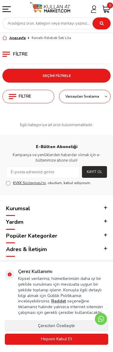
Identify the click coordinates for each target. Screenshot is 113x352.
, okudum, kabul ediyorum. (52, 183)
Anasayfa (17, 37)
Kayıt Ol (94, 171)
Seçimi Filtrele (56, 75)
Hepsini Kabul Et (56, 339)
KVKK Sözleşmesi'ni (29, 183)
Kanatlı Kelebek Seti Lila (51, 37)
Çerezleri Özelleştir (56, 326)
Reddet (58, 301)
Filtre (25, 96)
